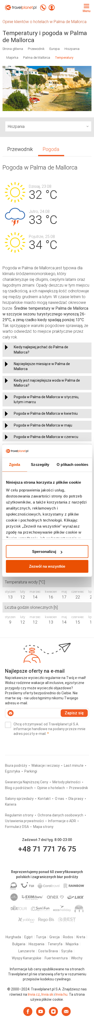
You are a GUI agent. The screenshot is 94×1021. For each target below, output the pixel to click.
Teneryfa (55, 944)
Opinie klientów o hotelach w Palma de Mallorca (45, 21)
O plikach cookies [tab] (72, 464)
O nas (60, 799)
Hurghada (13, 937)
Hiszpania (71, 49)
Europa (54, 49)
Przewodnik (36, 49)
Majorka (12, 57)
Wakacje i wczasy (45, 765)
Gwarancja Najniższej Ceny (27, 782)
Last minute (74, 765)
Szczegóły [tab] (40, 464)
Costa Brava (48, 951)
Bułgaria (18, 944)
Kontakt (44, 799)
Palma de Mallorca (36, 57)
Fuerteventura (56, 958)
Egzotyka (13, 771)
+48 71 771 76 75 (47, 848)
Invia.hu (61, 994)
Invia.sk (47, 994)
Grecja (54, 937)
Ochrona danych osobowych (61, 815)
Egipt (28, 937)
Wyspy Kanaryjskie (26, 958)
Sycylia (66, 951)
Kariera (10, 804)
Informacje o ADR (62, 821)
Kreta (80, 937)
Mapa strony (43, 827)
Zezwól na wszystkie (47, 566)
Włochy (76, 958)
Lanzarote (26, 951)
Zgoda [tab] (14, 464)
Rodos (68, 937)
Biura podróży (16, 765)
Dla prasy (76, 799)
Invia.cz (34, 994)
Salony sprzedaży (19, 799)
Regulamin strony (19, 815)
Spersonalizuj (44, 551)
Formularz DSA (17, 827)
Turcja (41, 937)
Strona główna (13, 49)
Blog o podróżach (19, 788)
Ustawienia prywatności (25, 821)
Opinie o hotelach (51, 788)
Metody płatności (66, 782)
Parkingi (30, 771)
